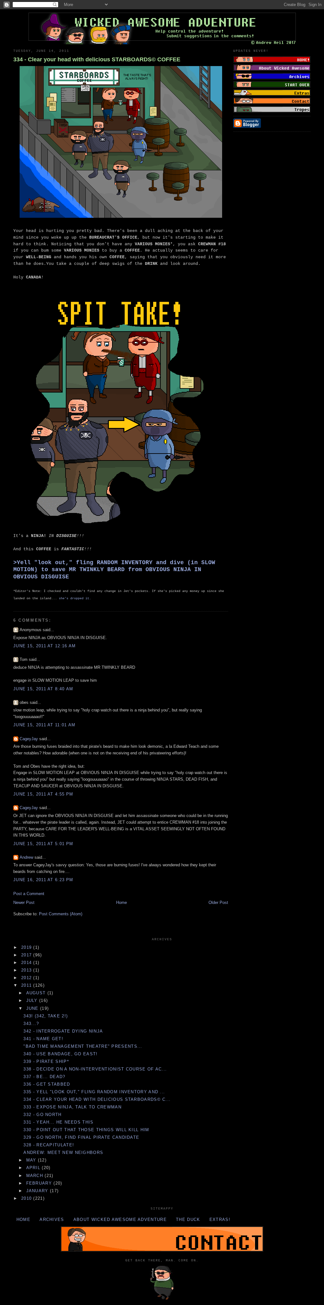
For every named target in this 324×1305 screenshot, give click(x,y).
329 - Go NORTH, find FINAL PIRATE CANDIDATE (81, 1137)
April (34, 1167)
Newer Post (23, 902)
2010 (27, 1198)
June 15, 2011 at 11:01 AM (44, 725)
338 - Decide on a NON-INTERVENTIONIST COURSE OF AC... (95, 1069)
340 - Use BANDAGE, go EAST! (60, 1054)
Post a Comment (28, 893)
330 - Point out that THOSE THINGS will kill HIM (86, 1129)
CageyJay (29, 738)
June (33, 1008)
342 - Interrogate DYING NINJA (63, 1031)
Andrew (26, 857)
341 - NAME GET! (43, 1038)
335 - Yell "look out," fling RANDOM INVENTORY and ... (94, 1091)
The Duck (188, 1219)
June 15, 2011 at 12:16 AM (44, 645)
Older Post (218, 902)
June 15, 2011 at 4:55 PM (43, 794)
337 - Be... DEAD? (44, 1076)
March (35, 1175)
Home (121, 902)
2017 (27, 955)
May (32, 1160)
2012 (27, 977)
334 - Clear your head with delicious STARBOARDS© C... (97, 1099)
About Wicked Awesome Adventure (120, 1219)
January (38, 1190)
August (36, 993)
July (33, 1000)
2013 (27, 970)
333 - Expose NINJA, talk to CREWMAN (72, 1107)
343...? (31, 1023)
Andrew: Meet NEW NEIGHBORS (63, 1152)
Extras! (219, 1219)
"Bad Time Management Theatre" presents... (82, 1046)
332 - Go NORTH (42, 1114)
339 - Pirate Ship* (46, 1061)
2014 (27, 962)
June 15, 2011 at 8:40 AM (43, 688)
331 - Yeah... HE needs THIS (58, 1122)
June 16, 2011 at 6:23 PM (43, 879)
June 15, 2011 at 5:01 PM (43, 843)
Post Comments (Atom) (60, 914)
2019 (27, 947)
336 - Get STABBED (46, 1084)
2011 (27, 985)
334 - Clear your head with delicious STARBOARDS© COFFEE (96, 59)
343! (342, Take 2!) (45, 1016)
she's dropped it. (75, 598)
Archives (52, 1219)
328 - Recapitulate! (48, 1145)
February (40, 1183)
